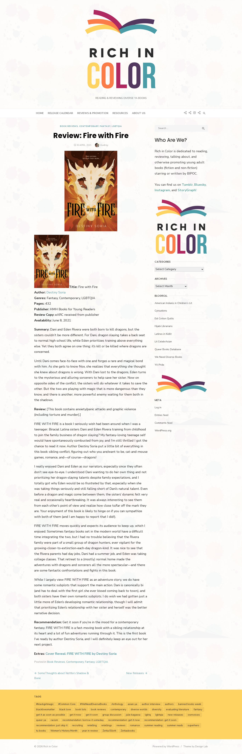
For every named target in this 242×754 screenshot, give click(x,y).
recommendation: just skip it (51, 725)
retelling (92, 725)
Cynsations (161, 310)
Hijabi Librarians (164, 326)
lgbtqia (159, 714)
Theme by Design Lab (195, 746)
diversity (156, 709)
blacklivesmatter (45, 709)
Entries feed (161, 415)
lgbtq (148, 714)
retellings (106, 725)
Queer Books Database (168, 349)
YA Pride (159, 364)
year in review (90, 730)
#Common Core (66, 704)
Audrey (104, 145)
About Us (138, 113)
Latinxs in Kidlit (163, 334)
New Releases (135, 673)
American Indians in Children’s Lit (173, 303)
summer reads (175, 725)
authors (169, 704)
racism (54, 720)
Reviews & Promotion (92, 113)
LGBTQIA (117, 126)
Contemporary (89, 126)
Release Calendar (60, 113)
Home (40, 113)
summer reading (153, 725)
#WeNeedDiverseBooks (93, 704)
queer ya (41, 720)
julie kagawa (133, 714)
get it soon (92, 714)
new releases (175, 714)
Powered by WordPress (166, 746)
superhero (193, 725)
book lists (80, 709)
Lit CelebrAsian (163, 341)
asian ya (132, 704)
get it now (75, 714)
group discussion (111, 714)
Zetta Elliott (109, 730)
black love (65, 709)
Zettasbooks (128, 730)
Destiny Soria (56, 292)
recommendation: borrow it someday (83, 720)
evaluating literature (177, 709)
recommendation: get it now (124, 720)
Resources (120, 113)
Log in (158, 407)
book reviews (98, 709)
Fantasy (105, 126)
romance (135, 725)
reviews (121, 725)
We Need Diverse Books (168, 357)
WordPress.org (163, 430)
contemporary (118, 709)
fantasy (198, 709)
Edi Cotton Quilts (164, 318)
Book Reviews (69, 126)
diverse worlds (139, 709)
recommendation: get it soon (160, 720)
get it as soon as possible (50, 714)
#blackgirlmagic (45, 704)
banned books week (189, 704)
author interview (151, 704)
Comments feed (163, 423)
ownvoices (194, 714)
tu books (41, 730)
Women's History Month (63, 730)
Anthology (117, 704)
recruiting (77, 725)
